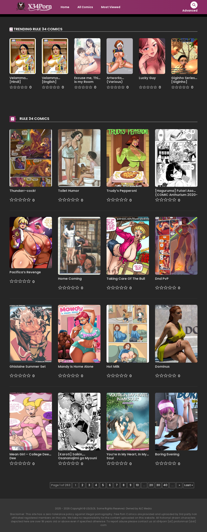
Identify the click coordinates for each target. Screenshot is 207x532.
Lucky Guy (147, 78)
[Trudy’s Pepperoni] (128, 158)
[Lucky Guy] (152, 56)
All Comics (85, 7)
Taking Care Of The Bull (126, 278)
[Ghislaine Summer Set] (31, 333)
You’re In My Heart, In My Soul (127, 456)
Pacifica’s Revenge (25, 272)
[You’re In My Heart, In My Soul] (128, 421)
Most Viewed (110, 7)
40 (165, 485)
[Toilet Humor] (79, 158)
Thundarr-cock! (23, 190)
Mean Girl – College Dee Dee (29, 456)
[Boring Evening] (176, 421)
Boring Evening (167, 454)
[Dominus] (176, 333)
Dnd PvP (162, 278)
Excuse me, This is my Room (87, 80)
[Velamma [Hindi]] (23, 56)
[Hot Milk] (128, 333)
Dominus (162, 366)
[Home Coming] (79, 246)
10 (137, 485)
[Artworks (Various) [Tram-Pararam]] (120, 56)
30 (158, 485)
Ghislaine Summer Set (28, 366)
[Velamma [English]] (55, 56)
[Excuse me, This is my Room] (87, 56)
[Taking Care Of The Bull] (128, 246)
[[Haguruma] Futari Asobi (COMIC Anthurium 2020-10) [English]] (176, 158)
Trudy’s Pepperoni (122, 190)
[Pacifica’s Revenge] (31, 242)
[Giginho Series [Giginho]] (184, 56)
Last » (188, 485)
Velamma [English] (50, 80)
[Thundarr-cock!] (31, 158)
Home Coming (70, 278)
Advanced (189, 10)
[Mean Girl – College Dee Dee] (31, 421)
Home (65, 7)
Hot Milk (113, 366)
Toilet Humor (68, 190)
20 (151, 485)
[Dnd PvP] (176, 246)
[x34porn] (33, 7)
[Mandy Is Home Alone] (79, 333)
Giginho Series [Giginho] (183, 80)
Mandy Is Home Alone (75, 366)
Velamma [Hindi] (17, 80)
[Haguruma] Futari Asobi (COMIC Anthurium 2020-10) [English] (176, 194)
